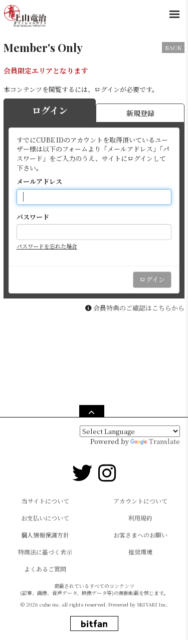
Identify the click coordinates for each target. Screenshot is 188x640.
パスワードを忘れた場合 (47, 246)
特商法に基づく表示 (45, 552)
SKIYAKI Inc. (152, 604)
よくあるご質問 (45, 568)
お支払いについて (45, 518)
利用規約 (140, 518)
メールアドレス (39, 181)
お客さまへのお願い (140, 534)
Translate (164, 441)
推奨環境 (140, 552)
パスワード (33, 217)
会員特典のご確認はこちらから (138, 307)
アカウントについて (140, 500)
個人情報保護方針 (45, 534)
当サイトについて (45, 500)
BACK (173, 48)
